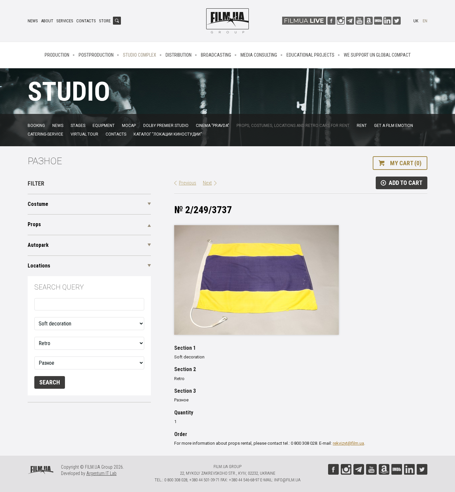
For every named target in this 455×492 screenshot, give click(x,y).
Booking (36, 125)
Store (105, 20)
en (425, 20)
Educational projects (310, 55)
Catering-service (45, 134)
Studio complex (139, 55)
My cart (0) (405, 163)
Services (64, 20)
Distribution (179, 55)
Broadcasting (216, 55)
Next (207, 183)
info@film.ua (287, 479)
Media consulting (258, 55)
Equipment (104, 125)
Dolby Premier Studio (166, 125)
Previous (187, 183)
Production (57, 55)
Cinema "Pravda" (212, 125)
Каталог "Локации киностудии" (168, 134)
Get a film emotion (393, 125)
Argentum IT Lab (101, 473)
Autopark (38, 245)
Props (34, 224)
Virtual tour (84, 134)
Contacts (86, 20)
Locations (39, 265)
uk (415, 20)
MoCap (129, 125)
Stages (78, 125)
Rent (362, 125)
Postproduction (96, 55)
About (47, 20)
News (33, 20)
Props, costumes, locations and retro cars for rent (292, 125)
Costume (38, 204)
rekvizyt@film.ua (348, 443)
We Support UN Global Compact (377, 55)
